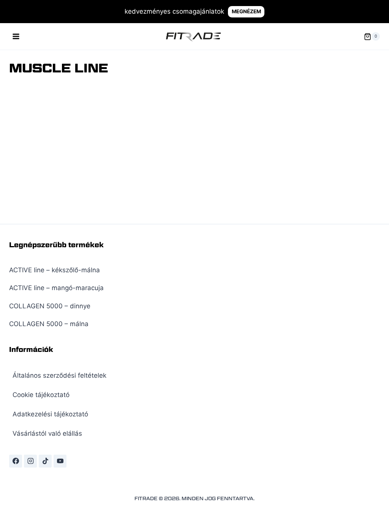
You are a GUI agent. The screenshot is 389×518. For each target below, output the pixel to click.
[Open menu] (16, 36)
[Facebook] (15, 461)
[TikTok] (45, 461)
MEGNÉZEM (246, 11)
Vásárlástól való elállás (47, 433)
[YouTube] (60, 461)
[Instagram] (30, 461)
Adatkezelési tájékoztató (50, 414)
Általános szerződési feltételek (59, 375)
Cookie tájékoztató (41, 395)
